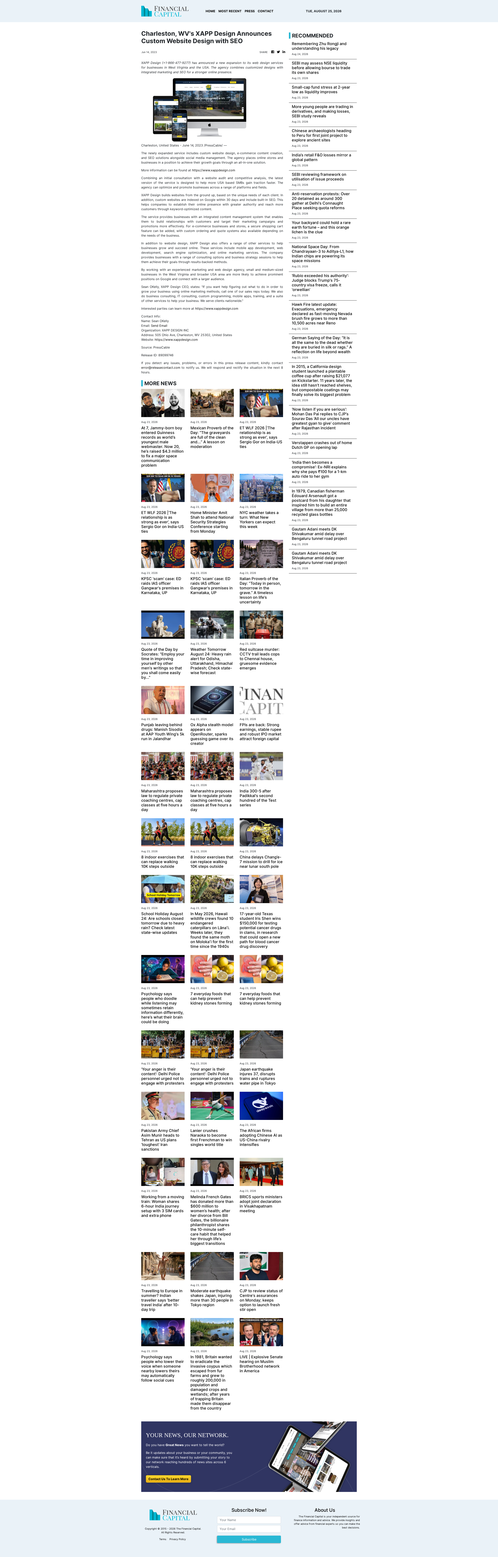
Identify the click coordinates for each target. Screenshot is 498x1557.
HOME (210, 11)
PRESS (250, 11)
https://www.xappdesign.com (213, 170)
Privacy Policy (177, 1539)
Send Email (159, 326)
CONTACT (266, 11)
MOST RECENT (230, 11)
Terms (162, 1539)
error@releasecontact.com (160, 367)
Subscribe (249, 1539)
